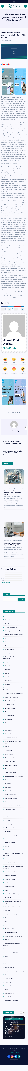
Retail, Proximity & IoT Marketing (13, 936)
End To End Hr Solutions (11, 798)
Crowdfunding (8, 730)
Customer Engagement (11, 737)
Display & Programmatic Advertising (14, 776)
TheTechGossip (9, 348)
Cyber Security (8, 746)
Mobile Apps (8, 883)
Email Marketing (9, 791)
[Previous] (21, 1012)
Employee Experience (10, 794)
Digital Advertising (10, 761)
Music (6, 890)
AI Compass (8, 642)
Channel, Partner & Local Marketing (14, 693)
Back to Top (14, 1060)
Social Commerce (9, 967)
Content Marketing (9, 715)
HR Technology (9, 824)
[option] (14, 1027)
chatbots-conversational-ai (11, 697)
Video (6, 989)
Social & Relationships (10, 963)
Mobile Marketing (9, 886)
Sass (6, 949)
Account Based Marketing (11, 620)
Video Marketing (9, 996)
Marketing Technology (10, 875)
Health (6, 816)
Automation (8, 665)
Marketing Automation (10, 871)
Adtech (7, 623)
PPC (6, 921)
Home (14, 24)
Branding (7, 684)
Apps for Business (9, 649)
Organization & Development (12, 906)
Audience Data (9, 653)
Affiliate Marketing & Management (14, 634)
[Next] (23, 1012)
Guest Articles (8, 813)
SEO (6, 960)
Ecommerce (8, 787)
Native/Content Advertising (12, 894)
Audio (6, 662)
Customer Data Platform (11, 734)
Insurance (7, 838)
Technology (8, 982)
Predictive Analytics (10, 928)
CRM (6, 726)
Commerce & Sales (9, 704)
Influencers (8, 831)
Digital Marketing (9, 769)
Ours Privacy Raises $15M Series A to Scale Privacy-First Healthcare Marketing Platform (14, 1029)
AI (5, 638)
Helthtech (7, 820)
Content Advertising (10, 712)
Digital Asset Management (11, 765)
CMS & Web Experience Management (14, 700)
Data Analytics (4, 40)
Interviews (7, 846)
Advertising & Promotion (11, 627)
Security (7, 956)
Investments (8, 849)
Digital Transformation (10, 772)
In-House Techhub (9, 827)
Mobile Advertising (10, 879)
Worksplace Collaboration (11, 1000)
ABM (6, 616)
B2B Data (7, 669)
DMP (6, 780)
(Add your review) (5, 582)
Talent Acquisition (9, 978)
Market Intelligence (10, 862)
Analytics (7, 645)
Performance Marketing (11, 914)
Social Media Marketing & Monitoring (14, 971)
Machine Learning (9, 859)
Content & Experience (10, 708)
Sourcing (7, 974)
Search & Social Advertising (12, 952)
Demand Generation (10, 757)
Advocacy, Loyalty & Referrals (12, 631)
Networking (8, 897)
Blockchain (7, 677)
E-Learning (7, 783)
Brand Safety (8, 680)
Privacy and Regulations (11, 932)
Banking (7, 673)
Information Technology (11, 835)
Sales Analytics (9, 939)
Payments (7, 910)
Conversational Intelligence (12, 723)
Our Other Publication (14, 1052)
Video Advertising (9, 993)
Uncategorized (8, 985)
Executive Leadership (10, 809)
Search (6, 594)
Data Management (9, 754)
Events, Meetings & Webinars (12, 805)
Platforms (7, 917)
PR (5, 925)
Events (6, 802)
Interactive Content (10, 842)
